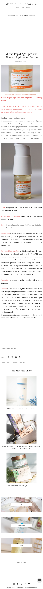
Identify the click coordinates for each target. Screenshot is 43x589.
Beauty (9, 362)
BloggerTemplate (32, 587)
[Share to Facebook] (8, 357)
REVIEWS (15, 362)
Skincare (22, 362)
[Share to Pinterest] (16, 357)
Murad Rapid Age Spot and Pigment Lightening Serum (20, 94)
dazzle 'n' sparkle (21, 4)
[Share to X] (12, 357)
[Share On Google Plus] (19, 357)
